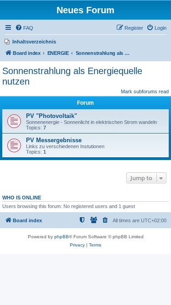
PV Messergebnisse (54, 140)
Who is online (21, 197)
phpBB (61, 236)
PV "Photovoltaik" (51, 115)
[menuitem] (24, 27)
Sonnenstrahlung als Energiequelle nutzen (72, 76)
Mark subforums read (145, 91)
